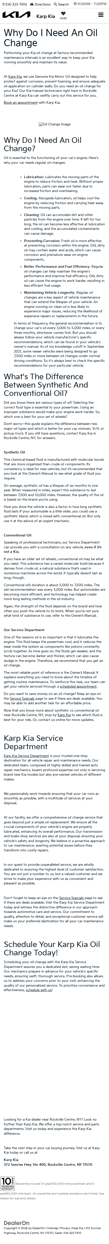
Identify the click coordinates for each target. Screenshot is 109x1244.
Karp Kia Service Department (26, 756)
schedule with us (39, 990)
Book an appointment (21, 103)
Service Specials (22, 699)
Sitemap (52, 1228)
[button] (16, 4)
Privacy (65, 1228)
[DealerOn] (17, 1223)
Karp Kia (15, 77)
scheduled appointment (78, 687)
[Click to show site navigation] (101, 15)
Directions (42, 5)
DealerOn (38, 1228)
